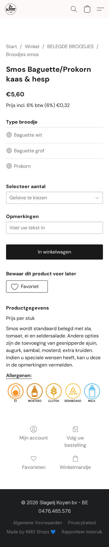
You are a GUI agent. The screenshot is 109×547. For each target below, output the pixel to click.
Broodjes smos (22, 54)
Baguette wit (28, 135)
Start (11, 46)
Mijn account (33, 438)
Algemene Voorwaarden (37, 522)
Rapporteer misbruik (82, 531)
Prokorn (22, 166)
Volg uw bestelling (75, 441)
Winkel (32, 46)
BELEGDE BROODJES (70, 46)
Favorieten (33, 467)
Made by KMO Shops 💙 (31, 531)
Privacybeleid (82, 522)
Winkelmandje (75, 467)
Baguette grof (29, 151)
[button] (11, 9)
